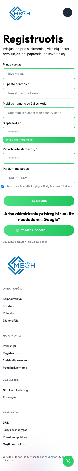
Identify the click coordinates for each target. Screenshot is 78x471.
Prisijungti (9, 346)
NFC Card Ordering (15, 390)
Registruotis (11, 353)
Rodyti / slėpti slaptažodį (18, 139)
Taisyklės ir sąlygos (31, 186)
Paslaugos (9, 397)
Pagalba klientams (15, 367)
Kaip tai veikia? (12, 299)
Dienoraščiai (11, 320)
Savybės (8, 306)
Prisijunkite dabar (36, 241)
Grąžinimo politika (14, 444)
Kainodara (9, 313)
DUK (6, 422)
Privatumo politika (15, 437)
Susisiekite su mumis (16, 360)
